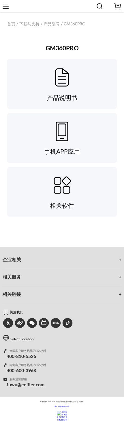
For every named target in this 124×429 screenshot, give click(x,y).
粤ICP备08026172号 (62, 406)
